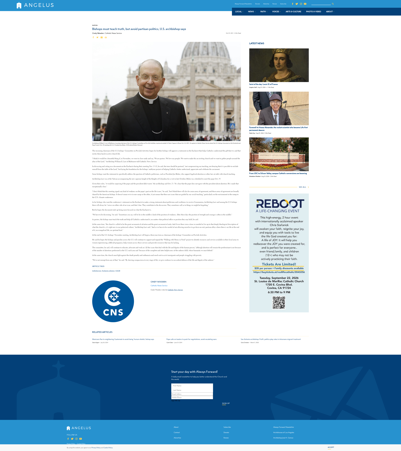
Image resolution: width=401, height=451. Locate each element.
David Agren (95, 342)
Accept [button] (331, 447)
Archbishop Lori (96, 271)
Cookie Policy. (108, 448)
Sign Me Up (175, 400)
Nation (95, 25)
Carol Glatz (170, 342)
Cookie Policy (81, 444)
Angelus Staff (253, 87)
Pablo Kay (252, 133)
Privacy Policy (96, 448)
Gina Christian (245, 342)
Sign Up (226, 403)
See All (302, 187)
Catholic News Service (113, 33)
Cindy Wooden (98, 33)
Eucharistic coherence (108, 271)
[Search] (333, 4)
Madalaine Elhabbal (254, 176)
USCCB (117, 271)
